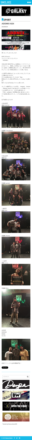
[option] (16, 11)
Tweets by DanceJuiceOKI (9, 424)
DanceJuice (9, 438)
